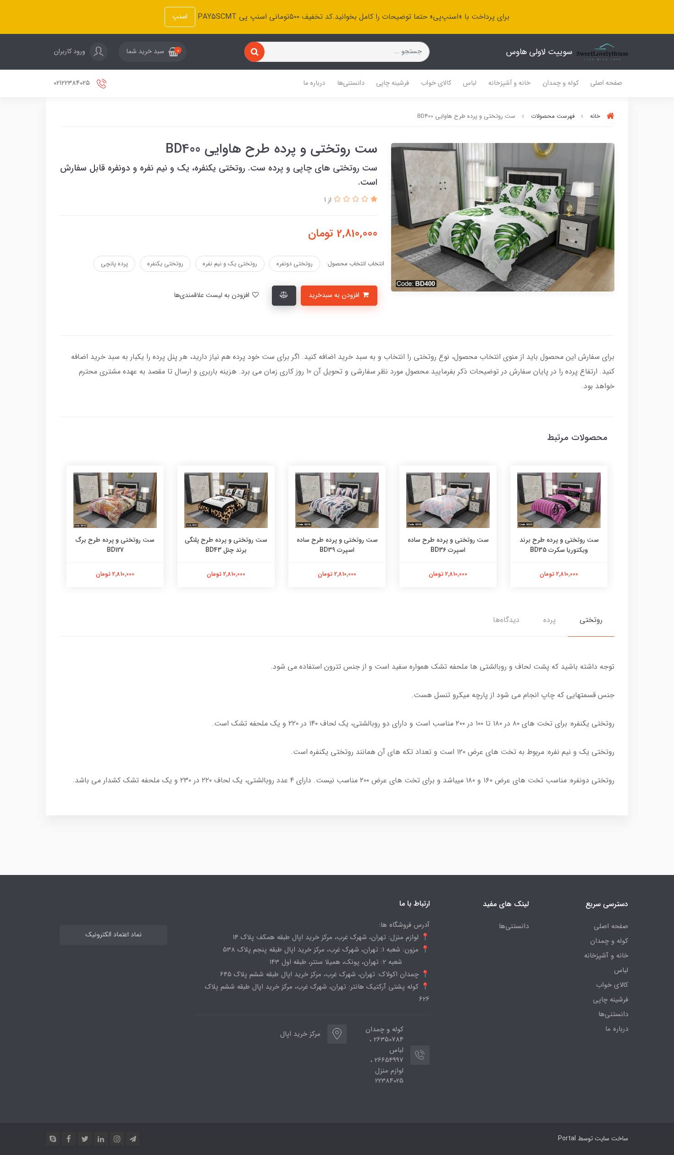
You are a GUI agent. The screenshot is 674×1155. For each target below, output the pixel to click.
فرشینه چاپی (392, 83)
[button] (152, 52)
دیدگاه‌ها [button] (506, 620)
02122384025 (73, 83)
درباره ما (314, 83)
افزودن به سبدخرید (335, 295)
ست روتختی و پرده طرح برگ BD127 (226, 545)
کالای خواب (436, 83)
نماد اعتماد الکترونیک (113, 935)
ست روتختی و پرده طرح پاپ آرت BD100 (115, 545)
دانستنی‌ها (351, 83)
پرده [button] (549, 620)
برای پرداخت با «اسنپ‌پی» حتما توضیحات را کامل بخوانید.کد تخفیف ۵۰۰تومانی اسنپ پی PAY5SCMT (352, 16)
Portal (567, 1138)
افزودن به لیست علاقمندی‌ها (212, 295)
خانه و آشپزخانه (509, 83)
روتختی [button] (591, 620)
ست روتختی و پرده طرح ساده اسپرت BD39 (448, 545)
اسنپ (180, 16)
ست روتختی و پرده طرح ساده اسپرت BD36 (559, 545)
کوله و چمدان (560, 83)
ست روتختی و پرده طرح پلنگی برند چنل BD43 (337, 545)
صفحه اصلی (606, 83)
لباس (469, 83)
